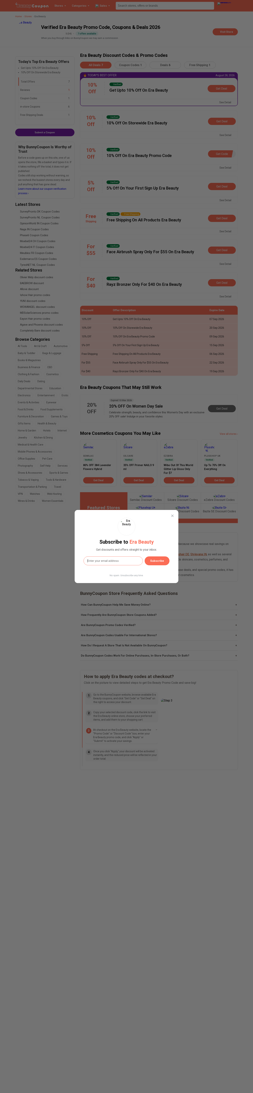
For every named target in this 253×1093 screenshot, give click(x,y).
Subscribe (157, 561)
